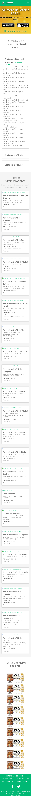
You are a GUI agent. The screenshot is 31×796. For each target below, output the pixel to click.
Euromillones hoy (8, 778)
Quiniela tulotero (22, 781)
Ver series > (6, 207)
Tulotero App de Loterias (15, 775)
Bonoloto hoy (23, 778)
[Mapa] (14, 192)
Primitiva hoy (7, 781)
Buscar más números (15, 30)
